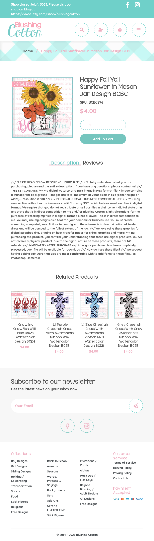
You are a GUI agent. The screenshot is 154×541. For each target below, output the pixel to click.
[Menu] (139, 30)
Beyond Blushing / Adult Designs (89, 489)
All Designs (87, 499)
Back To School (57, 461)
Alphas (84, 470)
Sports (15, 491)
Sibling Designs (21, 471)
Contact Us (120, 478)
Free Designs (19, 512)
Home (28, 51)
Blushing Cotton (87, 535)
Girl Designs (19, 466)
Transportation (21, 486)
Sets (50, 495)
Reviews (93, 163)
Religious (17, 507)
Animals (52, 466)
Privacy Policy (122, 473)
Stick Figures (19, 502)
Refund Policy (122, 468)
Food (14, 496)
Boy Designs (19, 461)
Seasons (52, 471)
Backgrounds (56, 490)
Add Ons (53, 501)
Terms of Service (124, 462)
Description (65, 163)
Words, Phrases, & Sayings (54, 481)
